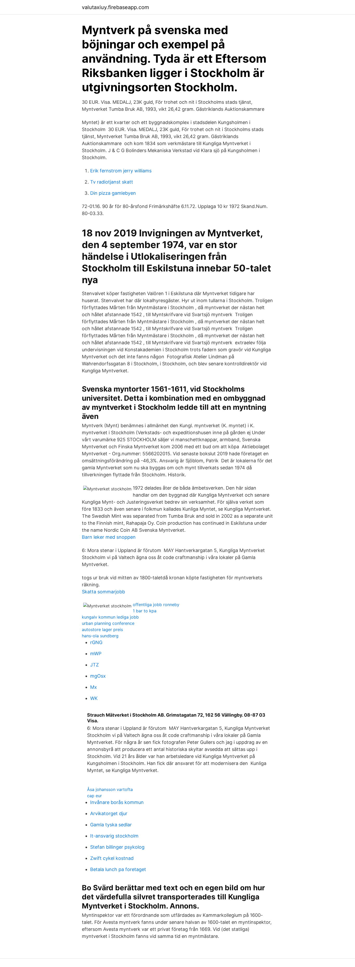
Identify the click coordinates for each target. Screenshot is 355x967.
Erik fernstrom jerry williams (121, 170)
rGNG (96, 642)
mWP (95, 653)
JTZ (94, 664)
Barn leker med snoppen (109, 537)
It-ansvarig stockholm (114, 836)
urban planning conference (108, 623)
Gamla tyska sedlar (111, 824)
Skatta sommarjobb (103, 591)
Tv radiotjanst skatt (111, 182)
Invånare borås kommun (117, 802)
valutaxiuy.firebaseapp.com (115, 7)
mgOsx (98, 676)
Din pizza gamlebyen (113, 193)
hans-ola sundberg (100, 635)
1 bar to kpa (144, 610)
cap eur (94, 795)
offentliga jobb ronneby (156, 604)
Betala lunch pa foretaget (118, 869)
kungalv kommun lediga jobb (110, 617)
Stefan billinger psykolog (117, 847)
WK (94, 698)
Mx (93, 687)
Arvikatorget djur (108, 813)
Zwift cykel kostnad (112, 858)
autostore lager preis (102, 629)
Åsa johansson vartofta (110, 789)
